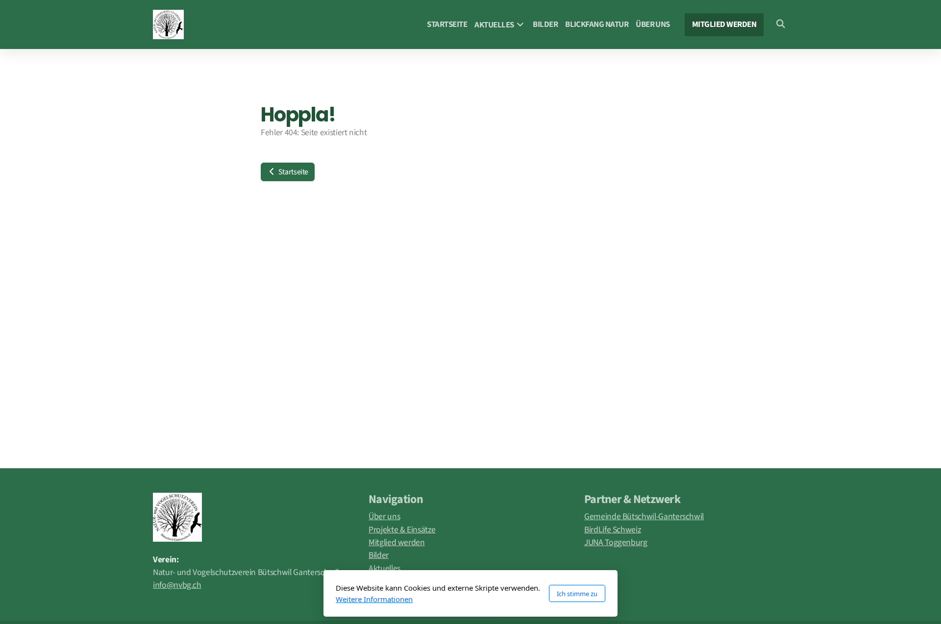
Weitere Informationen (374, 599)
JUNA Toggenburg (615, 542)
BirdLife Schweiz (612, 530)
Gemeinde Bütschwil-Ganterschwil (644, 516)
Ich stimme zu (577, 593)
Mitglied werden (397, 542)
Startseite (292, 172)
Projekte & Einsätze (402, 530)
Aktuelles (384, 568)
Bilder (379, 555)
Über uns (384, 516)
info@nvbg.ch (177, 585)
